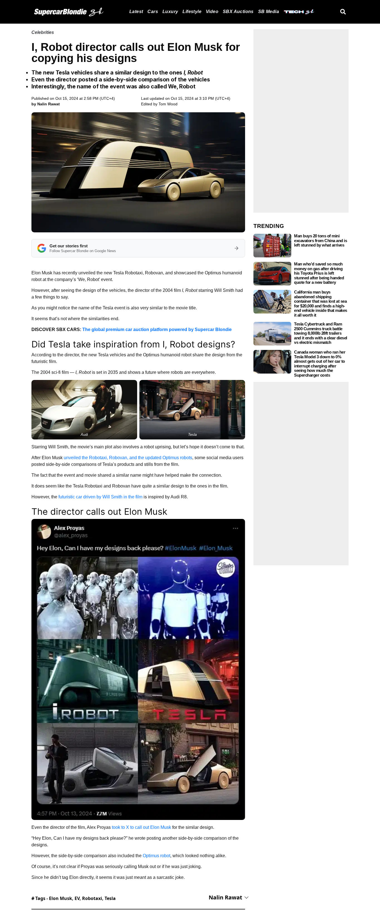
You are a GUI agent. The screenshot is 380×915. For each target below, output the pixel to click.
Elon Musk (60, 898)
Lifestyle (191, 11)
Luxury (170, 11)
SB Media (268, 11)
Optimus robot (156, 855)
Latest (136, 11)
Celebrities (42, 32)
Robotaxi (92, 898)
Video (212, 11)
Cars (152, 11)
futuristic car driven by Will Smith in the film (100, 496)
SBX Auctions (238, 11)
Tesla (110, 898)
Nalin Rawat (225, 897)
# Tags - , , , (73, 898)
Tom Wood (168, 104)
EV (77, 898)
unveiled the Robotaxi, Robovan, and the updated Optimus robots (128, 457)
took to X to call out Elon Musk (141, 827)
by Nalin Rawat (45, 104)
